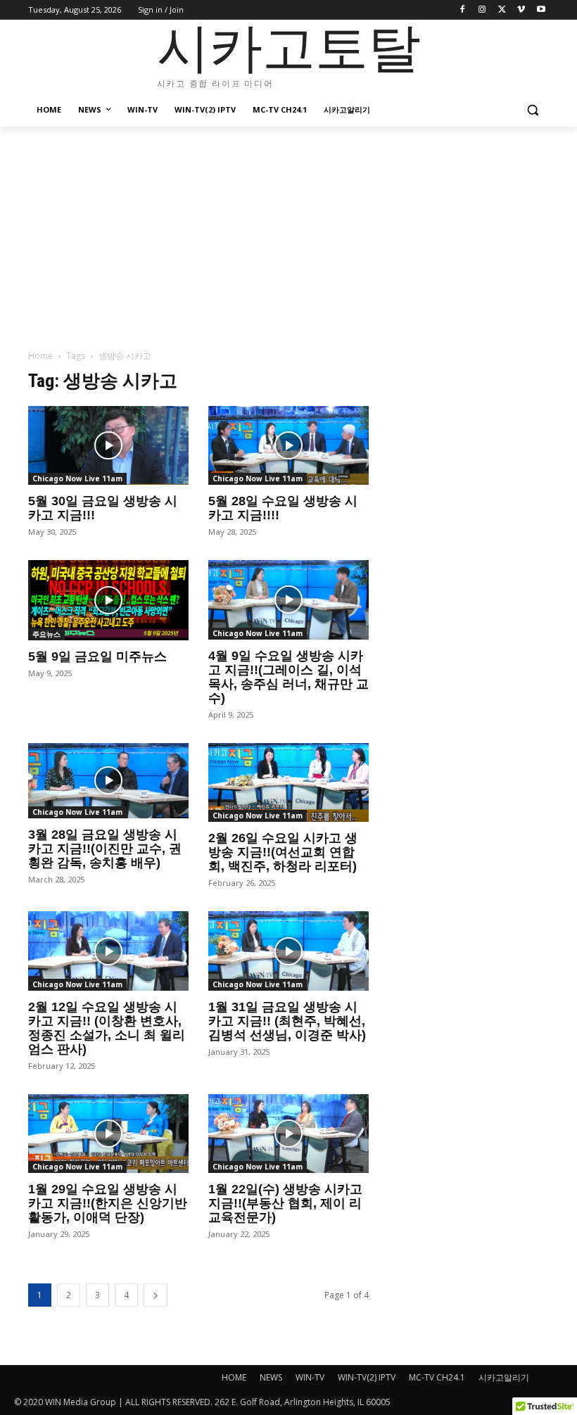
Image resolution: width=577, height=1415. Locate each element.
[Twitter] (502, 10)
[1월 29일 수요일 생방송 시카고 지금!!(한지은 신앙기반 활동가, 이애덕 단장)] (108, 1134)
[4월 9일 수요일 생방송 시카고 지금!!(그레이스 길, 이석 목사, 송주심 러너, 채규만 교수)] (288, 600)
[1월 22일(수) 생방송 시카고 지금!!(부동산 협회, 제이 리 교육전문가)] (288, 1134)
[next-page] (155, 1295)
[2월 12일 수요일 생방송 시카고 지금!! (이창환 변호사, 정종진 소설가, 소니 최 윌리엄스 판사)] (108, 951)
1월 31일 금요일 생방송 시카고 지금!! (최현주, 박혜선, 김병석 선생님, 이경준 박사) (287, 1021)
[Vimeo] (521, 10)
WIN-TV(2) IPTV (366, 1377)
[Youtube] (541, 10)
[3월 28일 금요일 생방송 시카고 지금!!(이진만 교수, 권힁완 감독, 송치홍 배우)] (108, 781)
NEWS (271, 1377)
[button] (532, 110)
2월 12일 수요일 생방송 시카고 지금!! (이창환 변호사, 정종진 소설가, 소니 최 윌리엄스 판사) (106, 1028)
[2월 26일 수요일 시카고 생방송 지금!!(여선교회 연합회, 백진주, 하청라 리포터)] (288, 783)
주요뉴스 (46, 634)
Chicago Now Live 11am (77, 478)
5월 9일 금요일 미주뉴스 (97, 656)
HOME (234, 1377)
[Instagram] (482, 10)
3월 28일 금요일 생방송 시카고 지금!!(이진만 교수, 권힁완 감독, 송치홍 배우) (105, 848)
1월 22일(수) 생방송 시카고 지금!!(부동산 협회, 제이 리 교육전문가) (285, 1203)
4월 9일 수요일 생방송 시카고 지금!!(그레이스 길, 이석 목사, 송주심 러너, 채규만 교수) (288, 677)
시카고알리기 (503, 1377)
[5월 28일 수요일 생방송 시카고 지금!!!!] (288, 446)
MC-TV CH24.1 (437, 1377)
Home (40, 356)
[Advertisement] (288, 232)
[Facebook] (463, 10)
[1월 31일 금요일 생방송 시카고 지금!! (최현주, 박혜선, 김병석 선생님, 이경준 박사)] (288, 951)
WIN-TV (310, 1377)
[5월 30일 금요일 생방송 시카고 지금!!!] (108, 446)
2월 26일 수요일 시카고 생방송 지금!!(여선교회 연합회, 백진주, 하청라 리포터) (282, 852)
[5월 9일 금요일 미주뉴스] (108, 600)
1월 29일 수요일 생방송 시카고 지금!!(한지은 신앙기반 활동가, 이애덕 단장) (107, 1203)
